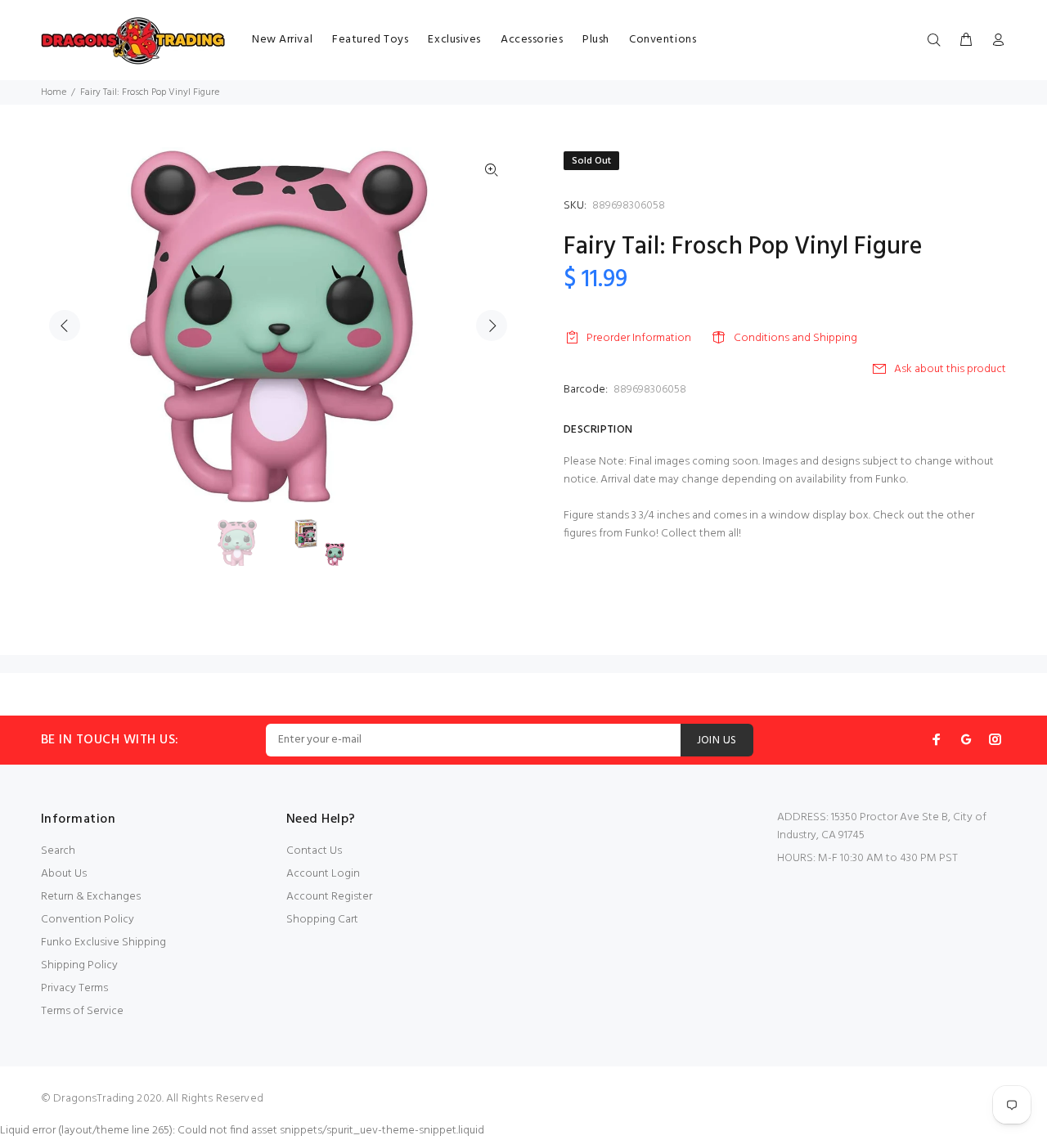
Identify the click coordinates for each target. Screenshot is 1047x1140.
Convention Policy (87, 919)
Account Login (323, 873)
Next (491, 325)
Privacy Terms (74, 988)
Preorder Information (638, 338)
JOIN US (717, 740)
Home (53, 92)
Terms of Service (82, 1011)
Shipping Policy (79, 965)
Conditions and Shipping (795, 338)
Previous (64, 325)
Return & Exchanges (91, 896)
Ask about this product (950, 369)
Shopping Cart (322, 919)
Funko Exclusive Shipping (103, 942)
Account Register (329, 896)
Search (58, 851)
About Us (64, 873)
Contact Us (314, 851)
